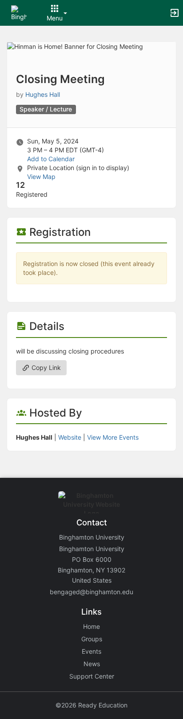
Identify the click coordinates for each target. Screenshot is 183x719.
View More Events (113, 437)
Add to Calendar (51, 159)
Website (69, 437)
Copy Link (45, 367)
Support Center (91, 676)
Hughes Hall (42, 94)
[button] (19, 12)
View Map (41, 176)
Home (91, 626)
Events (91, 651)
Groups (91, 639)
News (92, 663)
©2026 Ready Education (91, 705)
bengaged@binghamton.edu (91, 592)
